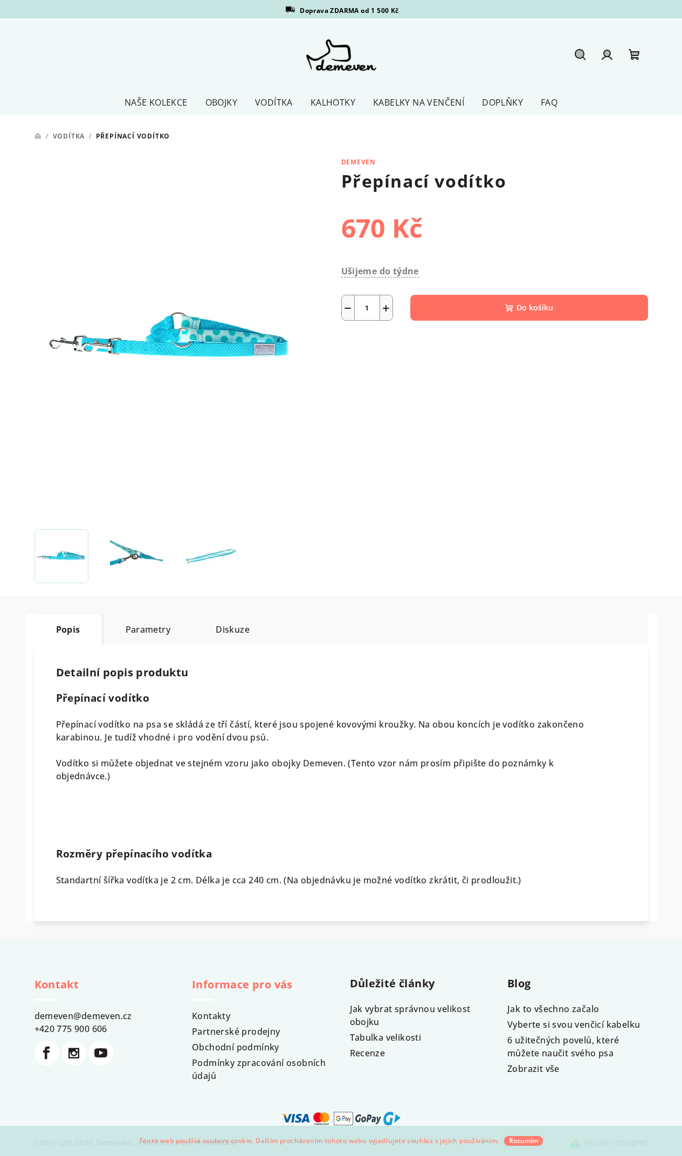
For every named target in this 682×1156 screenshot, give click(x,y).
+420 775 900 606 (71, 1029)
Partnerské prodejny (236, 1031)
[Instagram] (73, 1053)
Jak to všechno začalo (553, 1009)
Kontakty (211, 1016)
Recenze (367, 1053)
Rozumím (523, 1140)
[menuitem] (156, 102)
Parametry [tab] (148, 629)
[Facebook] (47, 1053)
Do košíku (534, 307)
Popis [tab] (68, 629)
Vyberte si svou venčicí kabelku (573, 1024)
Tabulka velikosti (386, 1037)
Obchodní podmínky (235, 1047)
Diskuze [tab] (233, 629)
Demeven (358, 162)
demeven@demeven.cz (83, 1016)
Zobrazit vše (533, 1069)
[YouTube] (100, 1053)
